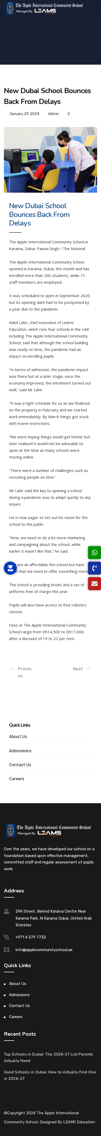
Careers (16, 778)
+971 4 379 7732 (31, 937)
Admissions (20, 750)
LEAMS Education (79, 1122)
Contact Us (20, 764)
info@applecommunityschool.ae (44, 949)
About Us (18, 736)
